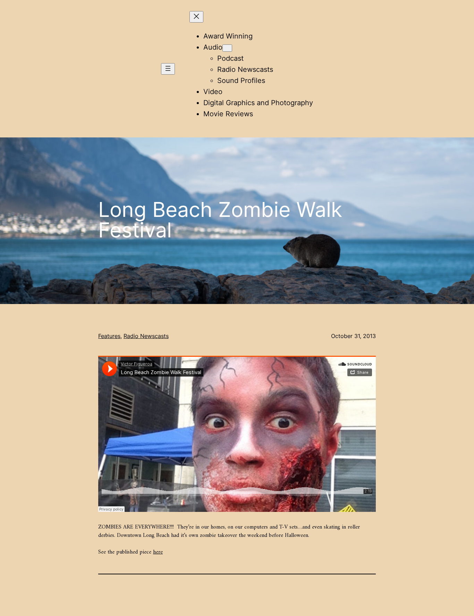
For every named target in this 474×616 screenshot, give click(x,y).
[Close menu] (196, 17)
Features (109, 335)
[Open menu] (168, 69)
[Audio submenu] (227, 48)
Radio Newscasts (146, 335)
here (158, 552)
